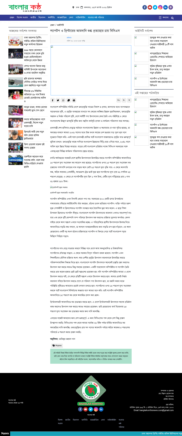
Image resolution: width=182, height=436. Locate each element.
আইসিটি (60, 25)
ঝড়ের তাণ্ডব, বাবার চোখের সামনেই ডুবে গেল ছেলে (35, 108)
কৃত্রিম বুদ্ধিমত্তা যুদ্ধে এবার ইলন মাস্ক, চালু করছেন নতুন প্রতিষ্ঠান (160, 69)
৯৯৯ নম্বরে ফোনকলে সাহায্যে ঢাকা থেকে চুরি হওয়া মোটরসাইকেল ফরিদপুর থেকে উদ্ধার (34, 55)
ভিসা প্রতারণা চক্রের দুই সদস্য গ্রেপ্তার (34, 146)
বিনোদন (42, 17)
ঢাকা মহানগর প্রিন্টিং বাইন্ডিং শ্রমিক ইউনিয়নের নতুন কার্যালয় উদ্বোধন (34, 41)
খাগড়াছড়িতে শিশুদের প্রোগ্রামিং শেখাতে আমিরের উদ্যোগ (161, 57)
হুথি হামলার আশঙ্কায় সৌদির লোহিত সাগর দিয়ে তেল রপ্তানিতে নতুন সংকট (35, 82)
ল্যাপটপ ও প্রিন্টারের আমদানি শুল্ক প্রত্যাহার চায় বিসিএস (161, 82)
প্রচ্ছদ (12, 17)
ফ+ (118, 100)
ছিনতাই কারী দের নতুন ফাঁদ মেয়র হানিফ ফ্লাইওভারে (34, 135)
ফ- (124, 100)
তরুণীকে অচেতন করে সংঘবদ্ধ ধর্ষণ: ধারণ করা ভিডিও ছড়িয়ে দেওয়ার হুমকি (34, 162)
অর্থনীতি (51, 17)
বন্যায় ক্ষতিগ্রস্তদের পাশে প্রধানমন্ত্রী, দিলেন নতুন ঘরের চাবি (34, 123)
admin (69, 37)
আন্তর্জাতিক (61, 17)
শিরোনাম (59, 345)
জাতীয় (33, 17)
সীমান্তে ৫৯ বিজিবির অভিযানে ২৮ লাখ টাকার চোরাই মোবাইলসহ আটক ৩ (35, 96)
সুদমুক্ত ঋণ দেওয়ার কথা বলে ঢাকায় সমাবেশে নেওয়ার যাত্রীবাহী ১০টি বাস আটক (161, 43)
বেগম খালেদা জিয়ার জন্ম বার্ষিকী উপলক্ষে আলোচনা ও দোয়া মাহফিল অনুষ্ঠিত (35, 69)
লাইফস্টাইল (80, 17)
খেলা (71, 17)
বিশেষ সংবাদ (22, 17)
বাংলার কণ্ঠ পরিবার (96, 17)
